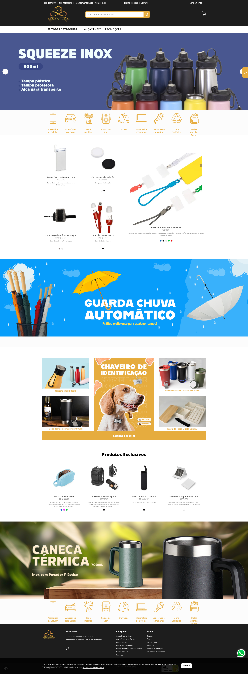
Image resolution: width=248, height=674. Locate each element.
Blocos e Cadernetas (124, 645)
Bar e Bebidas (121, 642)
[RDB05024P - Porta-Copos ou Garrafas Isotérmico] (144, 477)
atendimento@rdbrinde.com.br (90, 2)
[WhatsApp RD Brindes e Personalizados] (241, 653)
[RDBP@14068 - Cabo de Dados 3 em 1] (103, 216)
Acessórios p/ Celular (124, 636)
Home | (128, 2)
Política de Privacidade (156, 651)
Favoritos (150, 645)
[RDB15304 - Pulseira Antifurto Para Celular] (166, 189)
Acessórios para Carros (125, 639)
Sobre (149, 639)
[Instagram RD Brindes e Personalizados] (67, 648)
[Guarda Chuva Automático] (124, 297)
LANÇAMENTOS (92, 29)
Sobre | (136, 2)
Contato (145, 2)
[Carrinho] (204, 13)
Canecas (119, 655)
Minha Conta (152, 642)
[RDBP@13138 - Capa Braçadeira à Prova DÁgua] (61, 216)
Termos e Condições (155, 648)
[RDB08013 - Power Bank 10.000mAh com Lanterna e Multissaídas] (61, 158)
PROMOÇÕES (113, 29)
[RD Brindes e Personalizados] (58, 13)
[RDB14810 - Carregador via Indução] (103, 158)
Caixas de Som (122, 651)
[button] (5, 72)
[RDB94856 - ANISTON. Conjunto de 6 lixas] (184, 477)
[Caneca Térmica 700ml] (124, 560)
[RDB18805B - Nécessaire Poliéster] (64, 477)
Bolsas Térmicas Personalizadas (129, 648)
